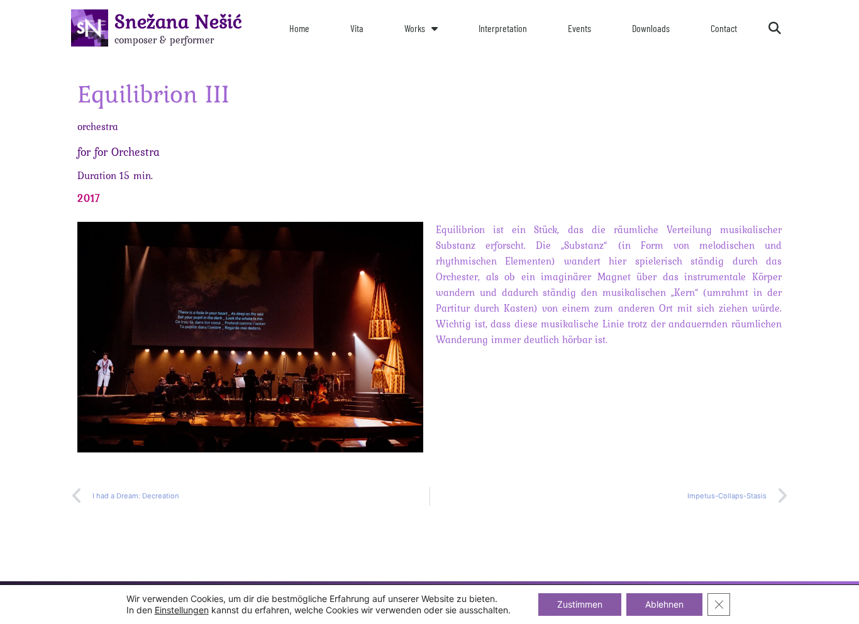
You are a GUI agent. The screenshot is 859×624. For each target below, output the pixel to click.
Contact (724, 28)
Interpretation (503, 28)
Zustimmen (579, 604)
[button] (774, 28)
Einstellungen (182, 610)
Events (579, 28)
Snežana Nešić (178, 21)
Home (299, 28)
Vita (356, 28)
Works (414, 28)
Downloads (651, 28)
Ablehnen (664, 604)
